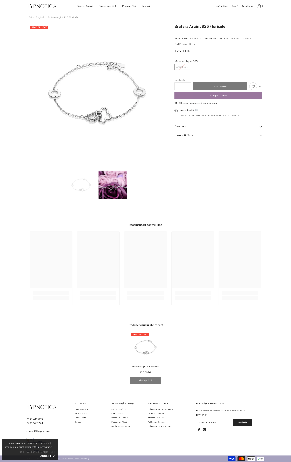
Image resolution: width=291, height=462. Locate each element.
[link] (51, 293)
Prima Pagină (36, 17)
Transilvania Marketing (78, 459)
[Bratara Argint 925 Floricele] (145, 347)
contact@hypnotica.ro (39, 431)
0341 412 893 (35, 419)
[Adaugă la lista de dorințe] (253, 86)
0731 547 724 (35, 423)
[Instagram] (204, 429)
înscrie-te (242, 422)
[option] (97, 92)
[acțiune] (259, 86)
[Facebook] (198, 429)
